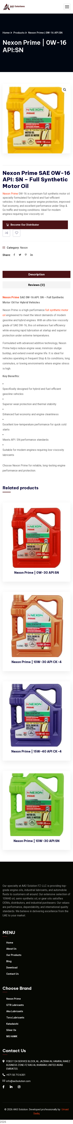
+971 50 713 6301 (15, 1074)
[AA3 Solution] (14, 7)
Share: (7, 255)
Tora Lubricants (15, 1017)
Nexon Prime (10, 193)
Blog (9, 961)
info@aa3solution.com (18, 1081)
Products (18, 32)
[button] (65, 90)
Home (6, 32)
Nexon (24, 247)
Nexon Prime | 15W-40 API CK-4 (36, 751)
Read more (62, 511)
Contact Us (12, 973)
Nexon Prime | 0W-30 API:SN (36, 573)
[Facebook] (14, 255)
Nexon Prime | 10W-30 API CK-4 (37, 662)
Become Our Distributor (25, 224)
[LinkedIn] (31, 255)
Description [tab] (36, 274)
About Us (11, 948)
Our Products (13, 955)
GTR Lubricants (15, 1005)
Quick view (62, 527)
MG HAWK (11, 1036)
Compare (6, 233)
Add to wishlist (16, 233)
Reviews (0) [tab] (36, 285)
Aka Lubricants (14, 1011)
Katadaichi (12, 1023)
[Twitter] (20, 255)
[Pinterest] (26, 255)
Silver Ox (11, 1030)
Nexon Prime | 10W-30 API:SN (36, 841)
